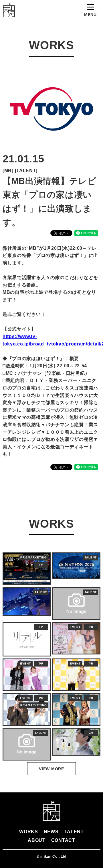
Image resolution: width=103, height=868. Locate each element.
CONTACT (63, 840)
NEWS (51, 831)
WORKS (28, 831)
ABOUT (36, 840)
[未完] (9, 10)
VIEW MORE (51, 769)
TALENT (74, 831)
